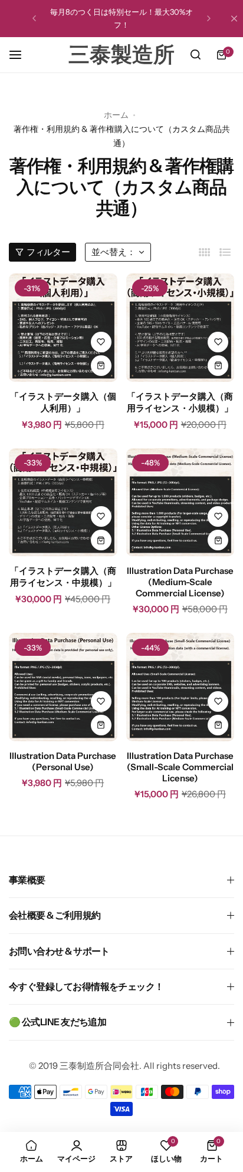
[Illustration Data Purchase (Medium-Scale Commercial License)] (180, 502)
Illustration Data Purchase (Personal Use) (62, 761)
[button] (34, 18)
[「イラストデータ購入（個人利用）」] (63, 327)
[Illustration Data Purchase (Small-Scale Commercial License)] (180, 687)
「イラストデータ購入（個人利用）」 (63, 402)
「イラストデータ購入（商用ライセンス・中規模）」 (63, 576)
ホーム (116, 115)
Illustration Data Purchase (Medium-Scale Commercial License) (180, 582)
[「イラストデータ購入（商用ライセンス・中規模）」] (63, 502)
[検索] (195, 55)
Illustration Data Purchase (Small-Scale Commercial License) (180, 767)
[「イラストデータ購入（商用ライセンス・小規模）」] (180, 327)
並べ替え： (113, 251)
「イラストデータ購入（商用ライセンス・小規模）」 (180, 402)
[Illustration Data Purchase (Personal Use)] (63, 687)
